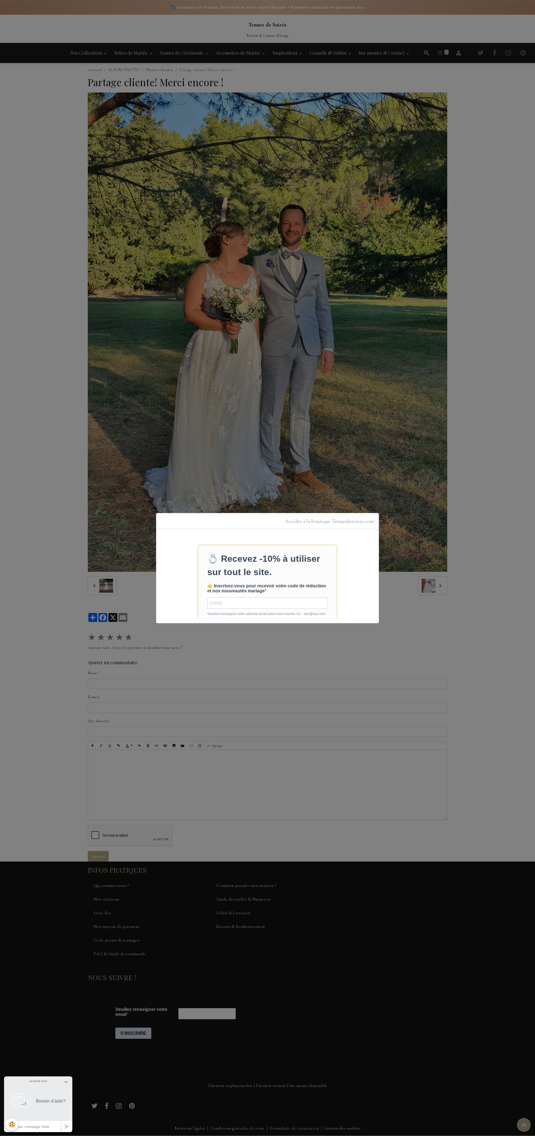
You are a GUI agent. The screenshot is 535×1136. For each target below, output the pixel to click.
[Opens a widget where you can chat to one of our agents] (38, 1104)
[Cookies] (12, 1124)
